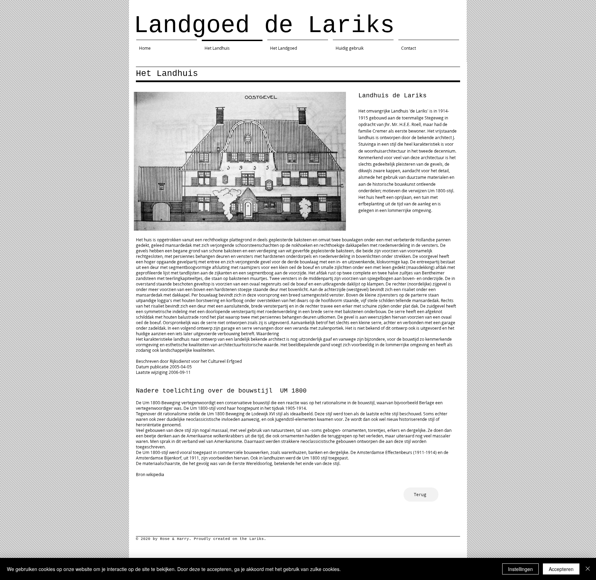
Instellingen (520, 569)
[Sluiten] (588, 568)
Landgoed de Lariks (264, 25)
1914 (430, 452)
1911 (419, 452)
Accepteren (561, 569)
